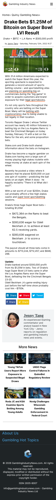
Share (12, 295)
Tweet (39, 295)
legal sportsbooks (35, 99)
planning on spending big (23, 91)
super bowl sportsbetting (31, 196)
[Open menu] (52, 4)
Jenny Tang (13, 43)
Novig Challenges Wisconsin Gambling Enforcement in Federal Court (39, 408)
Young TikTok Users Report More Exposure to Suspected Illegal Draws (15, 374)
